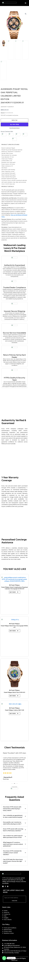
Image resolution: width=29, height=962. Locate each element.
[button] (25, 3)
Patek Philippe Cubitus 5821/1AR (14, 710)
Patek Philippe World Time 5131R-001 (14, 692)
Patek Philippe (15, 585)
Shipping (3, 112)
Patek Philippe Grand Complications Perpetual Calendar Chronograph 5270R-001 (14, 587)
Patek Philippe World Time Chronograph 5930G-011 (14, 626)
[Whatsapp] (4, 958)
